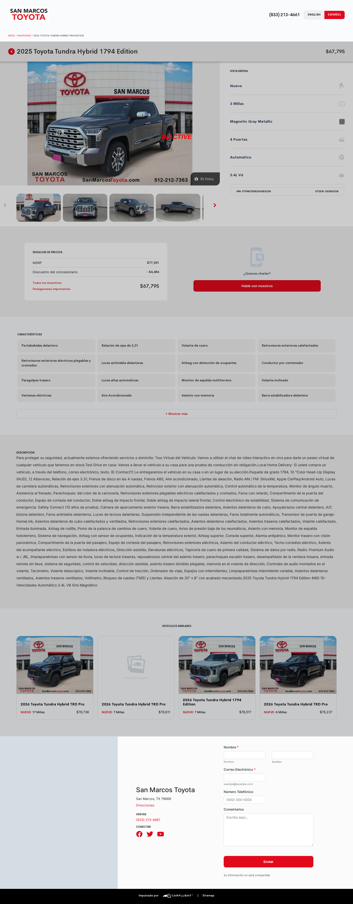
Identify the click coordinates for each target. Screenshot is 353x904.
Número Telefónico (238, 792)
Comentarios (234, 809)
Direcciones (145, 805)
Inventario (24, 35)
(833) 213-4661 (284, 14)
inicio (11, 35)
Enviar (269, 862)
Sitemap (205, 895)
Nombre (231, 747)
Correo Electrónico (240, 769)
